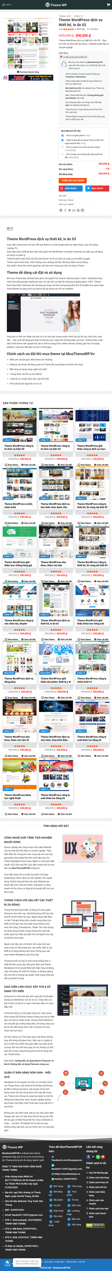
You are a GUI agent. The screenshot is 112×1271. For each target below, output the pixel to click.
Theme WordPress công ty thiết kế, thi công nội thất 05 (92, 506)
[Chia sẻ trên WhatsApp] (60, 210)
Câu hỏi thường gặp (98, 1172)
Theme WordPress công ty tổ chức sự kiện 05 (18, 447)
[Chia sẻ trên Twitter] (69, 210)
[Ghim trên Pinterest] (78, 210)
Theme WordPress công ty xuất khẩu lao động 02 (91, 738)
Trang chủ (65, 16)
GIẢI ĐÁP (81, 1262)
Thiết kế (70, 204)
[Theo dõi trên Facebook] (88, 1157)
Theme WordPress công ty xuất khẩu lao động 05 (55, 797)
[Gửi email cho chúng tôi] (93, 1157)
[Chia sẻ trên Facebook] (65, 210)
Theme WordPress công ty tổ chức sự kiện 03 (55, 447)
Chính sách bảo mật (98, 1208)
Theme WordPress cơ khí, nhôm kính (18, 506)
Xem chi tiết (29, 465)
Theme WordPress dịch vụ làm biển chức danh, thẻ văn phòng (55, 506)
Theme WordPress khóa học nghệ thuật (17, 797)
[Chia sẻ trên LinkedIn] (82, 210)
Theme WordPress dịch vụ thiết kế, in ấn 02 (55, 622)
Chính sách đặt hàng (99, 1177)
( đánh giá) (80, 29)
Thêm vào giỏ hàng (72, 180)
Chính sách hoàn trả (98, 1182)
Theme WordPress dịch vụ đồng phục (18, 680)
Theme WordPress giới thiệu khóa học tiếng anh (90, 622)
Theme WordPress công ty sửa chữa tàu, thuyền (18, 622)
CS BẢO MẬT (59, 1262)
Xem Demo (13, 465)
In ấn (64, 204)
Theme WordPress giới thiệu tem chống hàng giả (18, 564)
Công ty (78, 16)
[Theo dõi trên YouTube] (103, 1157)
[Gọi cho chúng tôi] (98, 1157)
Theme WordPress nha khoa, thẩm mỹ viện (53, 564)
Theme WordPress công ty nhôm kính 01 (91, 680)
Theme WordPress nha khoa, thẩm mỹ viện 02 (17, 738)
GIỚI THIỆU (48, 1262)
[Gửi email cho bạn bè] (73, 210)
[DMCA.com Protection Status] (95, 1225)
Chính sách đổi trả (98, 1187)
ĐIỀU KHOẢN (71, 1262)
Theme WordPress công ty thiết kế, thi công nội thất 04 (92, 564)
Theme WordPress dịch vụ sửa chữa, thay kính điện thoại (55, 738)
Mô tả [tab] (10, 228)
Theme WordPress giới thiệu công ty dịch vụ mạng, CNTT (92, 447)
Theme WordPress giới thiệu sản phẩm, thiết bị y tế (56, 680)
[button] (6, 4)
